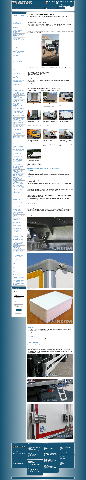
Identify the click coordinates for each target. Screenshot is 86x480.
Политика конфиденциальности (18, 463)
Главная (13, 8)
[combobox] (69, 8)
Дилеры (38, 8)
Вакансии (55, 8)
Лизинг (42, 8)
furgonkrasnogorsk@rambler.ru (69, 6)
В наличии (30, 8)
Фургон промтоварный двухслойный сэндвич (34, 448)
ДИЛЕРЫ (61, 464)
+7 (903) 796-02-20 (62, 5)
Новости (17, 8)
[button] (34, 97)
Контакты (60, 8)
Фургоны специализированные (33, 454)
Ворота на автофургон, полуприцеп (34, 464)
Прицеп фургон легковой (48, 471)
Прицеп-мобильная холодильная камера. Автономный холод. (50, 451)
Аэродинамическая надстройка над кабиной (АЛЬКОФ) (34, 473)
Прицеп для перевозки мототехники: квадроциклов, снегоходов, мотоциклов (50, 454)
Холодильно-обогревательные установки (33, 470)
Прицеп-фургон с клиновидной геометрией (49, 462)
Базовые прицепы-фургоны (64, 446)
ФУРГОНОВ (60, 1)
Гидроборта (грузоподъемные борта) (34, 471)
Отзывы (50, 8)
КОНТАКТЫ (62, 459)
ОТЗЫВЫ (61, 462)
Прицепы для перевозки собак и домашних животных (49, 457)
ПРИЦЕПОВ (64, 1)
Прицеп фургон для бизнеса (48, 448)
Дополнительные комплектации (33, 468)
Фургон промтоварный (32, 457)
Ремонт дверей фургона (64, 452)
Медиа (46, 8)
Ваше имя (15, 291)
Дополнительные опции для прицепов (50, 467)
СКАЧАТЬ (31, 170)
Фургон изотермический (32, 449)
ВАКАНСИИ (62, 463)
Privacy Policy (19, 313)
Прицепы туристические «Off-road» (50, 460)
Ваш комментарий (17, 303)
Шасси (34, 8)
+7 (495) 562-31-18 (62, 4)
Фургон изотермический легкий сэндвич (34, 450)
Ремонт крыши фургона (64, 450)
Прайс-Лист (23, 8)
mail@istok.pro (61, 6)
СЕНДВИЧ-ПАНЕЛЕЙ (70, 1)
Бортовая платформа (31, 455)
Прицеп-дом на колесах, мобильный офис (50, 447)
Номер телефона (17, 295)
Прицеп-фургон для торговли (49, 449)
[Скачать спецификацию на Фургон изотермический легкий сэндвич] (28, 170)
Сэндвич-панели (62, 449)
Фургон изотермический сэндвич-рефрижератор (33, 453)
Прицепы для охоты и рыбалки (49, 459)
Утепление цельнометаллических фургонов (33, 466)
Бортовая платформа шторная (33, 456)
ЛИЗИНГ (61, 461)
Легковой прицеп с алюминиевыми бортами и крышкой (50, 469)
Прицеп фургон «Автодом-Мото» (49, 455)
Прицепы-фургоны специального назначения (49, 465)
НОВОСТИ (62, 465)
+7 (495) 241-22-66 (62, 2)
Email (15, 299)
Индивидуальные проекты (48, 466)
